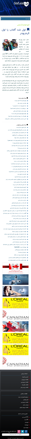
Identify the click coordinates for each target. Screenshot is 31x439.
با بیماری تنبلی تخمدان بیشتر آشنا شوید (18, 156)
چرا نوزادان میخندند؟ (22, 252)
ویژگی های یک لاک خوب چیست (20, 101)
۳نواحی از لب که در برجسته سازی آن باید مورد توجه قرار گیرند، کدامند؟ (14, 213)
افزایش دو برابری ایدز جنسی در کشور (19, 226)
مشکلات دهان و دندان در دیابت (20, 161)
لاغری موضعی (25, 400)
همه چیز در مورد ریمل (22, 103)
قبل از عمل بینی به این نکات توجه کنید (19, 146)
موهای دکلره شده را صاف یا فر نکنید (19, 195)
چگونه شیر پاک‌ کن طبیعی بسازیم (20, 182)
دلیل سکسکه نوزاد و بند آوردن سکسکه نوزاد (17, 172)
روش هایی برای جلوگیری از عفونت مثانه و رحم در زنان (16, 179)
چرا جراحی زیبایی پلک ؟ (21, 148)
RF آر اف (26, 420)
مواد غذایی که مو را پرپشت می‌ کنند (19, 239)
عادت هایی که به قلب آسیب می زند (19, 185)
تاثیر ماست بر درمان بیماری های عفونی (19, 203)
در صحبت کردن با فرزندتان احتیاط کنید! (18, 164)
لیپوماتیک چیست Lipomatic (20, 247)
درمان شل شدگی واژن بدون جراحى (19, 169)
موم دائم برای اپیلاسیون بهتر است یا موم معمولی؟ (16, 140)
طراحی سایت (21, 438)
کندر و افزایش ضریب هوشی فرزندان (19, 133)
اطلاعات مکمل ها (25, 385)
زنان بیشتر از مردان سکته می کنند (19, 218)
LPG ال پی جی (25, 417)
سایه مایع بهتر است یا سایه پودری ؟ (19, 106)
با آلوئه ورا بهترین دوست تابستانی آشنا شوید (17, 221)
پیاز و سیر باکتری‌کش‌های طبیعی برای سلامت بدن (17, 130)
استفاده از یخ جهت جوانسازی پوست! (19, 143)
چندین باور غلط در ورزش (21, 192)
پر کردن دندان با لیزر (22, 200)
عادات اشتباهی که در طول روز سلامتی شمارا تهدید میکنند (15, 234)
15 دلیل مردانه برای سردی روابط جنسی (18, 205)
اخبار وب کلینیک (25, 377)
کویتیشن (26, 422)
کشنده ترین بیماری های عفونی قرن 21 (19, 166)
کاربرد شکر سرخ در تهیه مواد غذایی (19, 242)
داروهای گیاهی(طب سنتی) (23, 397)
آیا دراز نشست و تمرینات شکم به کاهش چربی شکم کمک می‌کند (14, 245)
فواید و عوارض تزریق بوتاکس (20, 250)
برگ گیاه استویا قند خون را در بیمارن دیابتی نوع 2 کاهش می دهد (14, 211)
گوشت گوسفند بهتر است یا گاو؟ (20, 255)
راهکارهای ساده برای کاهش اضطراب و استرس (17, 258)
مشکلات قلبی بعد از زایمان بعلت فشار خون (18, 208)
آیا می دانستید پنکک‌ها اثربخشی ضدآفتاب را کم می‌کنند (15, 119)
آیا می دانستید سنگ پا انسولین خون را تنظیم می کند (16, 224)
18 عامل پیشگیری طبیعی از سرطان (19, 159)
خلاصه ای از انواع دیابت (21, 174)
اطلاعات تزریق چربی (24, 382)
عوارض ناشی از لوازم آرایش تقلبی (19, 111)
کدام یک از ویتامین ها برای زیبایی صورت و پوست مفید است (14, 229)
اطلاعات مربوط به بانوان (24, 407)
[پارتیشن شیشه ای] (15, 291)
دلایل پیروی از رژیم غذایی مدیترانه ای (19, 216)
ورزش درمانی (25, 405)
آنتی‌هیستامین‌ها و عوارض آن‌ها (20, 187)
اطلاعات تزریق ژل (25, 380)
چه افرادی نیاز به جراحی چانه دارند (19, 190)
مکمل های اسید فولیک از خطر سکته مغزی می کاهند (16, 151)
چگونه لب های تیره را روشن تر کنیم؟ (19, 231)
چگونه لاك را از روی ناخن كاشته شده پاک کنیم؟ (17, 116)
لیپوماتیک (26, 425)
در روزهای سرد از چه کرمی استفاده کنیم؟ (18, 108)
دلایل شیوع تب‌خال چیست (21, 127)
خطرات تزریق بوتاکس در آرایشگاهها (19, 135)
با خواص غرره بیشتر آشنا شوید (20, 177)
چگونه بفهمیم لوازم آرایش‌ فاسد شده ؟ (18, 114)
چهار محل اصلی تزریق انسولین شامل (19, 198)
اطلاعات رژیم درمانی (24, 387)
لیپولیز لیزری (26, 427)
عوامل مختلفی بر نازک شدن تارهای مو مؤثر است (17, 260)
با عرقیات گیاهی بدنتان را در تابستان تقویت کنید (17, 237)
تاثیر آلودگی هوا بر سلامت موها (20, 138)
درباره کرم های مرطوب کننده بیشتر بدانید (18, 153)
